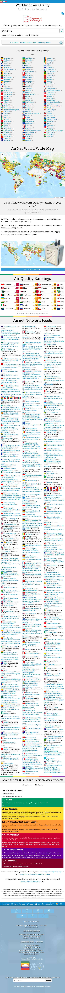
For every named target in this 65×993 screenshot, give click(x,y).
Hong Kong (50, 110)
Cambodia (28, 81)
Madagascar (50, 89)
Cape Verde (50, 92)
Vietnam (27, 90)
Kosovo (27, 115)
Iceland (48, 104)
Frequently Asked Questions (31, 941)
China (48, 81)
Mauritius (49, 83)
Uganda (6, 133)
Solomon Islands (51, 119)
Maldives (49, 136)
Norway (27, 104)
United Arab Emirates (31, 113)
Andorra (27, 134)
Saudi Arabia (28, 121)
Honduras (28, 106)
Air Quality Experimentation (31, 936)
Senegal (49, 62)
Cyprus (48, 64)
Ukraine (6, 81)
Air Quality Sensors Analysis (31, 938)
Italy (5, 104)
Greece (27, 92)
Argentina (28, 77)
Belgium (6, 73)
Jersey (27, 125)
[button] (2, 154)
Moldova (49, 58)
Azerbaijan (50, 121)
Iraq (47, 123)
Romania (7, 68)
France (6, 64)
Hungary (7, 100)
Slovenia (27, 79)
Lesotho (27, 110)
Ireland (6, 119)
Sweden (27, 69)
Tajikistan (27, 119)
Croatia (6, 138)
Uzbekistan (28, 58)
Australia (7, 140)
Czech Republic (30, 94)
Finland (27, 136)
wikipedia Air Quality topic (52, 872)
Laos (26, 66)
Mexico (6, 117)
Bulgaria (7, 90)
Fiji (47, 66)
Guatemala (50, 69)
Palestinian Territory (53, 90)
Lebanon (27, 75)
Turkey (27, 138)
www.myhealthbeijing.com (30, 881)
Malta (26, 117)
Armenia (27, 68)
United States (8, 92)
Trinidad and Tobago (53, 106)
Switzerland (8, 94)
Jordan (48, 87)
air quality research (31, 930)
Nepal (5, 115)
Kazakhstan (7, 108)
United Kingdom (9, 69)
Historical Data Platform (31, 954)
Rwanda (27, 140)
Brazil (26, 64)
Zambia (49, 73)
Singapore (49, 94)
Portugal (27, 85)
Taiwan (48, 127)
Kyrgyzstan (7, 121)
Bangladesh (7, 129)
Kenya (6, 123)
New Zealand (29, 133)
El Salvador (28, 123)
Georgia (27, 100)
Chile (5, 85)
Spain (5, 71)
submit (48, 980)
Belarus (49, 79)
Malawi (48, 113)
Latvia (27, 98)
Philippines (7, 106)
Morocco (49, 77)
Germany (7, 58)
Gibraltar (49, 115)
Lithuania (28, 60)
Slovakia (6, 96)
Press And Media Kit (31, 927)
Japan (5, 87)
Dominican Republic (53, 102)
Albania (49, 96)
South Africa (7, 131)
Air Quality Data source (31, 945)
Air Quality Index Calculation (31, 947)
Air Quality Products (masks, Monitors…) (31, 950)
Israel (48, 85)
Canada (6, 83)
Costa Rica (49, 133)
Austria (6, 98)
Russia (6, 66)
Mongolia (28, 108)
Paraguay (49, 129)
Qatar (26, 96)
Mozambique (51, 71)
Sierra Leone (29, 102)
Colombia (7, 89)
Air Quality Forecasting (31, 949)
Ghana (27, 62)
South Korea (50, 117)
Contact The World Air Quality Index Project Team (31, 925)
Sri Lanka (6, 111)
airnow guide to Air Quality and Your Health (34, 874)
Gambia (49, 68)
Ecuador (49, 108)
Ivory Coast (7, 134)
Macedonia (7, 136)
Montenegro (50, 100)
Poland (6, 102)
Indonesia (7, 79)
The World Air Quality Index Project (32, 959)
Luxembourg (29, 71)
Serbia (6, 113)
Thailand (7, 60)
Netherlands (8, 77)
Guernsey (49, 98)
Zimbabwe (28, 89)
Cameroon (50, 60)
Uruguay (27, 111)
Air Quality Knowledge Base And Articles (31, 934)
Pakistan (6, 62)
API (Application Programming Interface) (31, 952)
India (5, 75)
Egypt (48, 111)
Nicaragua (49, 125)
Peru (26, 73)
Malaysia (27, 129)
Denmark (28, 127)
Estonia (27, 87)
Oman (5, 125)
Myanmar (49, 134)
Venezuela (49, 75)
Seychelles (28, 83)
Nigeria (6, 127)
